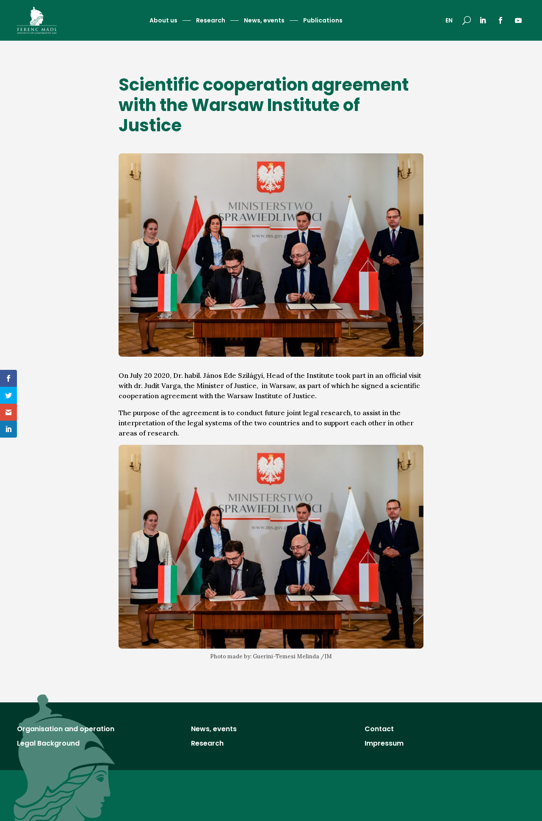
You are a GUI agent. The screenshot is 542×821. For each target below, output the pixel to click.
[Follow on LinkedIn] (482, 20)
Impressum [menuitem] (384, 744)
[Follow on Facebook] (500, 20)
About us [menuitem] (163, 21)
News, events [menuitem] (264, 21)
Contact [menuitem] (379, 730)
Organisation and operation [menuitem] (65, 730)
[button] (466, 20)
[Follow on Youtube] (518, 20)
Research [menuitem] (210, 21)
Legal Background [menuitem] (48, 744)
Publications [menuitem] (323, 21)
